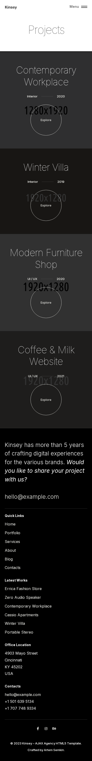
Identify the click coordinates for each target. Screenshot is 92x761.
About (10, 550)
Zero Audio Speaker (23, 597)
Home (10, 524)
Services (12, 541)
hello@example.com (32, 496)
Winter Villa (15, 623)
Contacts (13, 567)
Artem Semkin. (54, 750)
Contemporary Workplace (28, 606)
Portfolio (12, 532)
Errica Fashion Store (23, 588)
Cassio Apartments (21, 614)
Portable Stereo (19, 632)
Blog (9, 559)
